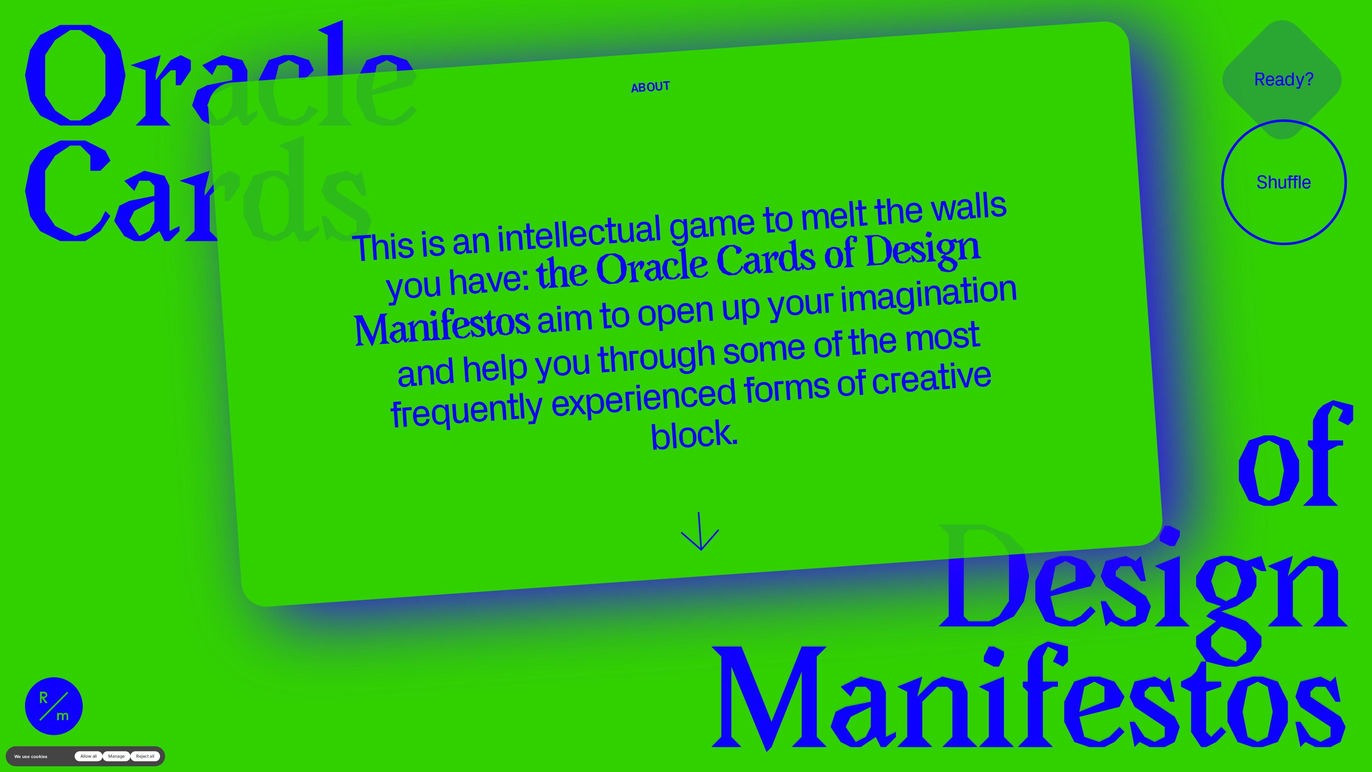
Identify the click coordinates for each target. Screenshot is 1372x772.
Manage (116, 756)
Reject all (145, 756)
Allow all (88, 756)
